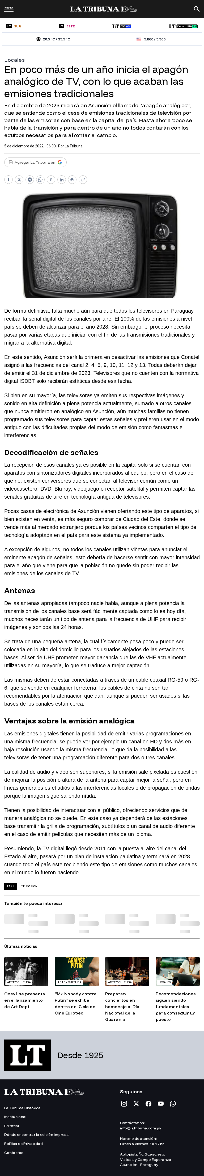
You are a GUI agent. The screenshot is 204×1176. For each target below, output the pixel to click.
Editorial (11, 1125)
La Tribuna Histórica (22, 1107)
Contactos (13, 1152)
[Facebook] (148, 1104)
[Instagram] (124, 1104)
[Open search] (197, 9)
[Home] (103, 9)
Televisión (29, 886)
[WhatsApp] (173, 1104)
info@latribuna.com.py (140, 1128)
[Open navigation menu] (9, 11)
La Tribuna (74, 146)
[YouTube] (161, 1104)
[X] (136, 1104)
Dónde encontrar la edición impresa (36, 1134)
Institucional (15, 1116)
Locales (14, 59)
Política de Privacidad (23, 1143)
